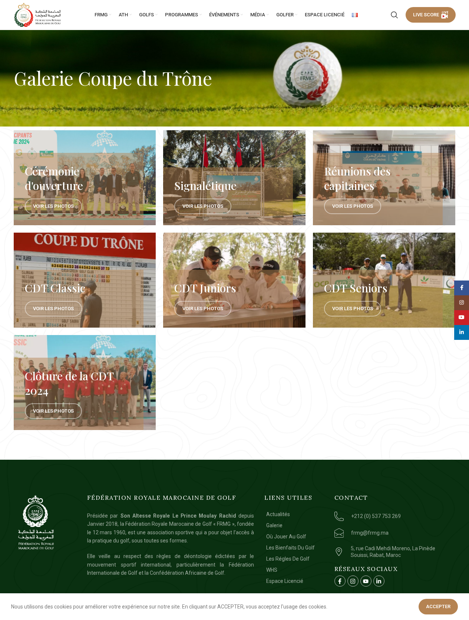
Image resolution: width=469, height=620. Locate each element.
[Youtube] (365, 581)
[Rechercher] (394, 14)
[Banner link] (85, 177)
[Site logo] (38, 14)
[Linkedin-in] (378, 581)
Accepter (438, 606)
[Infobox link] (393, 516)
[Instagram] (353, 581)
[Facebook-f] (340, 581)
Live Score (426, 14)
